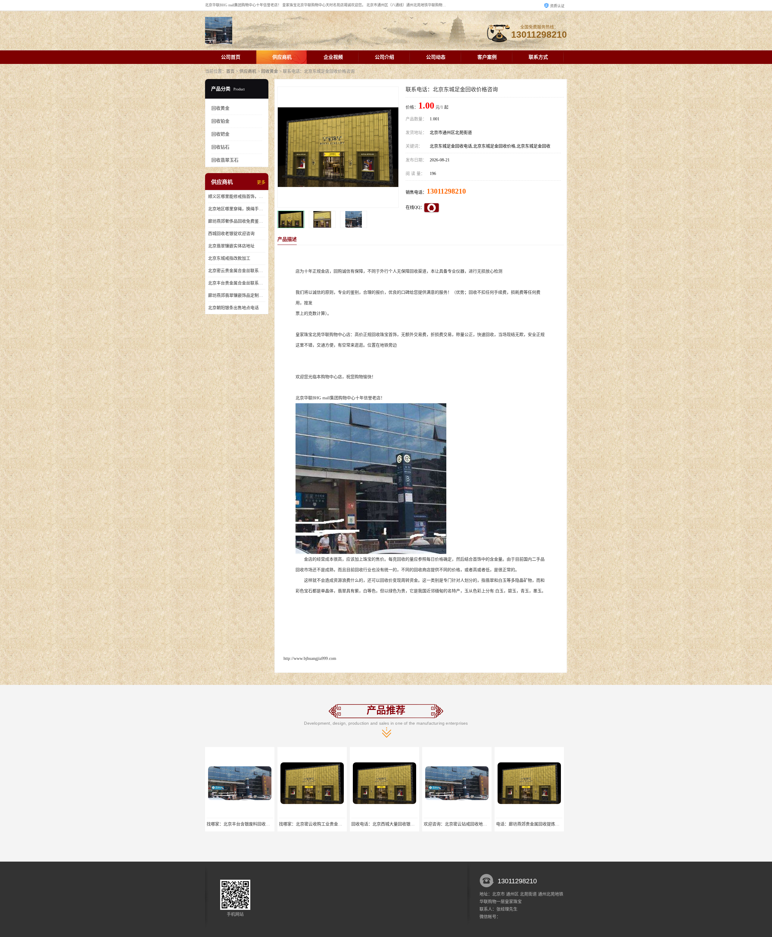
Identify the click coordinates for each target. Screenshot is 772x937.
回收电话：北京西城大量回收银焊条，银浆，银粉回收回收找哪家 (340, 824)
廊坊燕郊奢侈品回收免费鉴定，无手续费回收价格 (236, 221)
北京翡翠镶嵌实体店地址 (231, 246)
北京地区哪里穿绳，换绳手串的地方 (236, 209)
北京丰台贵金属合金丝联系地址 (236, 283)
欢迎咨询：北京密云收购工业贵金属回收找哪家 (540, 824)
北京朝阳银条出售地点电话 (233, 307)
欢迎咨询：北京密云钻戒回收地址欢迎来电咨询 (395, 824)
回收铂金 (220, 121)
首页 (230, 71)
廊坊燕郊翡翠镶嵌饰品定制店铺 (236, 295)
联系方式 (538, 57)
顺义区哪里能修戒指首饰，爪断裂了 (236, 196)
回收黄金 (269, 71)
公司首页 (230, 57)
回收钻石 (220, 147)
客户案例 (487, 57)
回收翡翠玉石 (225, 160)
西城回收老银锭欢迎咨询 (231, 233)
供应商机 (282, 57)
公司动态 (435, 57)
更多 (261, 182)
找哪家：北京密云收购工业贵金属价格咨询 (247, 824)
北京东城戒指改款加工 (229, 258)
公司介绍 (384, 57)
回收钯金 (220, 134)
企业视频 (333, 57)
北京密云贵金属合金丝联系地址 (236, 270)
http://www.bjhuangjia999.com (309, 658)
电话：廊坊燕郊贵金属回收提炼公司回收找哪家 (468, 824)
